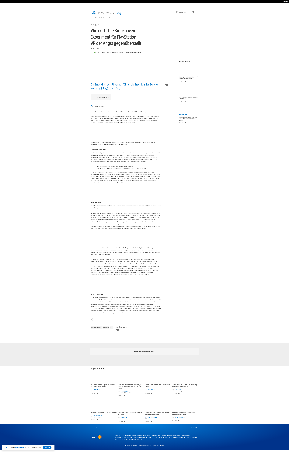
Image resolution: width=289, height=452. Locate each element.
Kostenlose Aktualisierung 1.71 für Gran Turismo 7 (104, 412)
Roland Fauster (99, 96)
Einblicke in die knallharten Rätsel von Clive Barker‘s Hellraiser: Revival (183, 413)
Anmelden (182, 12)
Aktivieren (47, 447)
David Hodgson (125, 391)
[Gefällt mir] (185, 81)
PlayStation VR (106, 327)
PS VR (100, 18)
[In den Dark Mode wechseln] (177, 12)
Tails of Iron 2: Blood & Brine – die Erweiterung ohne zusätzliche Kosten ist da (184, 385)
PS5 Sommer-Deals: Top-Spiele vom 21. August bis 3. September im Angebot (103, 385)
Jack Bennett (178, 389)
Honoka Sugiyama (152, 417)
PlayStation (109, 13)
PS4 (96, 18)
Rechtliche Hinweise (159, 445)
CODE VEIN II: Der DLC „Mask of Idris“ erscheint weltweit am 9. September (157, 413)
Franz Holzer (97, 389)
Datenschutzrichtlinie (145, 445)
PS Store (105, 18)
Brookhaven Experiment (96, 327)
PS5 (93, 18)
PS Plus (111, 18)
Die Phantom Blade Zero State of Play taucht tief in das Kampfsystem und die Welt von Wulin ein (188, 118)
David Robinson (98, 415)
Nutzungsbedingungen (130, 445)
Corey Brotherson (180, 417)
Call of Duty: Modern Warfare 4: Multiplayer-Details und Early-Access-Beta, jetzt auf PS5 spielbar (129, 386)
